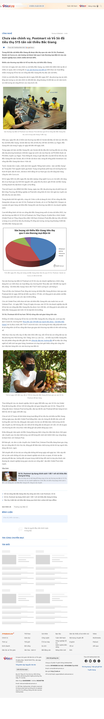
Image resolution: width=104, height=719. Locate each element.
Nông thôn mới (61, 650)
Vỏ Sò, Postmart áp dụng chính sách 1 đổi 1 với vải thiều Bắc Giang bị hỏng (42, 475)
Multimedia (97, 638)
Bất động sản (46, 650)
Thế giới (27, 642)
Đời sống (27, 646)
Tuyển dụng (92, 670)
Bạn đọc (58, 634)
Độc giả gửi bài (97, 667)
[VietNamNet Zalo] (99, 662)
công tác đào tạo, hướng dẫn (41, 340)
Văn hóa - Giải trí (30, 650)
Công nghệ (7, 33)
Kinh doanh (6, 646)
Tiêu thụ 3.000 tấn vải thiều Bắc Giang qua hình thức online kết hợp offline (30, 500)
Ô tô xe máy (46, 642)
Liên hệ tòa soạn (22, 669)
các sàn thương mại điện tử (37, 70)
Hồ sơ (71, 646)
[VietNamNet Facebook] (86, 662)
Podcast (95, 642)
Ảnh (70, 650)
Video (95, 634)
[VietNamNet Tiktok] (94, 662)
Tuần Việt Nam (72, 6)
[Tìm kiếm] (101, 6)
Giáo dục (27, 638)
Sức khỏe (45, 634)
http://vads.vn (55, 671)
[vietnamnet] (8, 7)
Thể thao (27, 634)
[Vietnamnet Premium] (8, 634)
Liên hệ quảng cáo (52, 658)
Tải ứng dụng (86, 667)
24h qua (95, 646)
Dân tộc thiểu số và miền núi (79, 634)
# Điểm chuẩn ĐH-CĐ (36, 6)
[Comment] (4, 47)
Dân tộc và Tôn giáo (8, 650)
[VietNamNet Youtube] (90, 662)
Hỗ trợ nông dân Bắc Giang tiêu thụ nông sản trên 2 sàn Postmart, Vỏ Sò (29, 494)
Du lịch (44, 646)
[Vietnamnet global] (82, 7)
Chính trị (5, 638)
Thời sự (4, 642)
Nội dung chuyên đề (76, 638)
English (72, 642)
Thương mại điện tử (21, 507)
